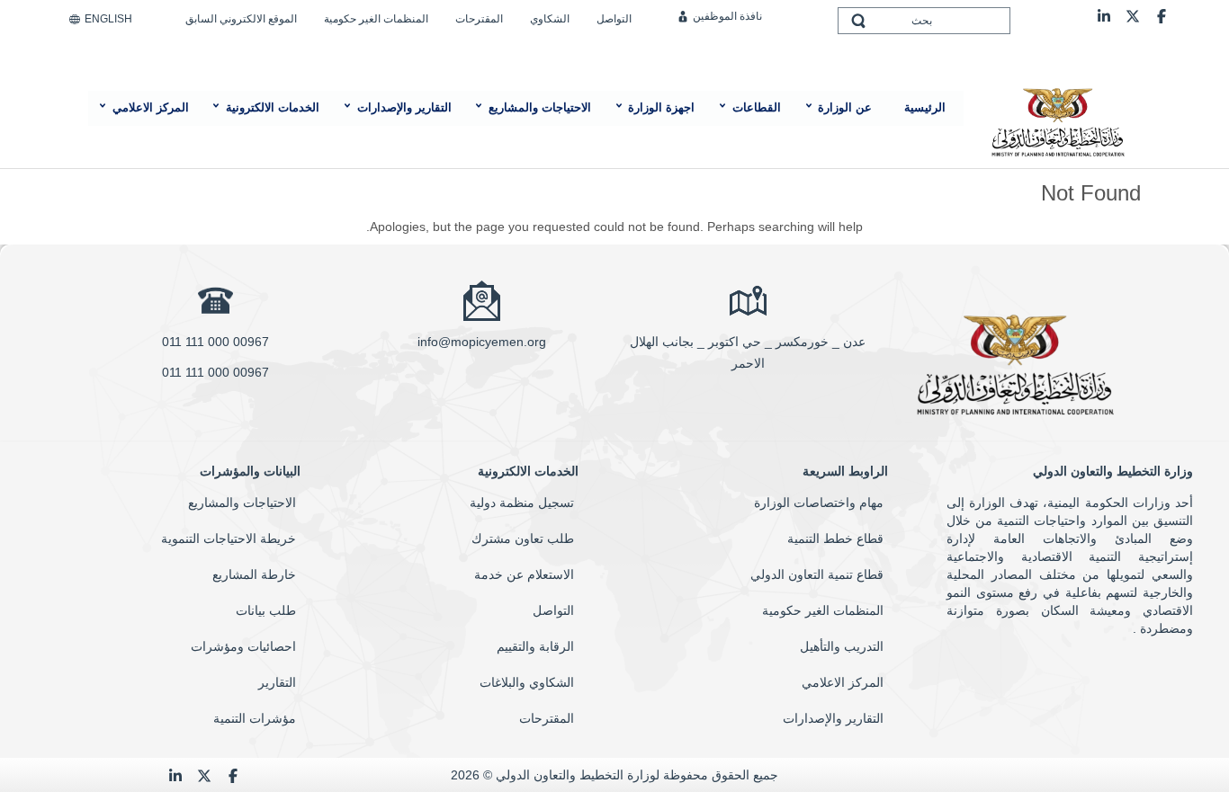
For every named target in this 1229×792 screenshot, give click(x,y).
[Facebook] (1161, 15)
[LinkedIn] (1104, 15)
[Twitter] (1133, 15)
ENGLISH (108, 19)
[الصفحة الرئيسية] (1057, 120)
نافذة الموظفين (727, 16)
